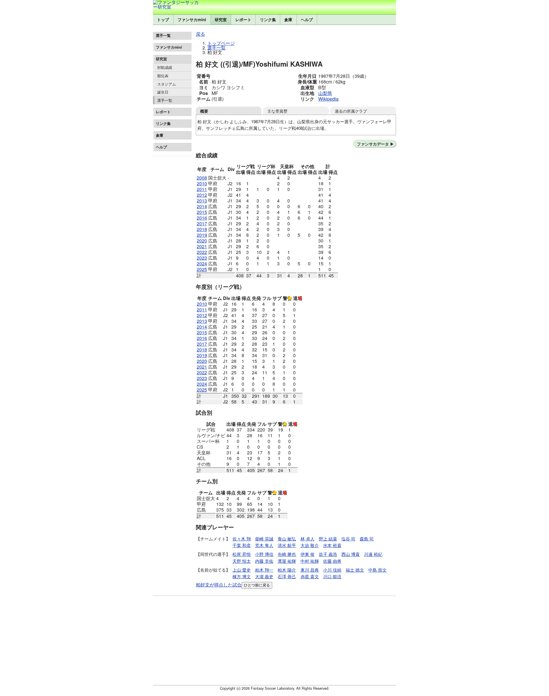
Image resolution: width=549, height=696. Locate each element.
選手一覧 (164, 100)
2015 (202, 212)
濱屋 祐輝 (287, 561)
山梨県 (325, 93)
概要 (204, 111)
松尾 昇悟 (241, 554)
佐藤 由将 (332, 561)
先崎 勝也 (287, 554)
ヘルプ (307, 19)
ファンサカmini (192, 19)
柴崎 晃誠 (264, 539)
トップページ (221, 43)
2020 (202, 240)
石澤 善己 (287, 576)
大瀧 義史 (264, 576)
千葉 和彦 (241, 545)
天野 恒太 (241, 561)
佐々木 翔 (241, 539)
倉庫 (288, 19)
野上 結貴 (328, 539)
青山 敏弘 (287, 539)
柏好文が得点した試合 (219, 584)
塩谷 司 (348, 539)
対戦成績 (164, 67)
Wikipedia (328, 99)
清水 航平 (287, 545)
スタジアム (166, 84)
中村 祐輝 (310, 561)
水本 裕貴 (332, 545)
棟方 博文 (241, 576)
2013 (202, 200)
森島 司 (367, 539)
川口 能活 (332, 576)
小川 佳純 (332, 570)
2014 (202, 206)
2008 (202, 177)
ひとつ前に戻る (257, 585)
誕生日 (162, 92)
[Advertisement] (172, 244)
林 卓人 (308, 539)
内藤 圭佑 (264, 561)
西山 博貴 (350, 554)
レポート (243, 19)
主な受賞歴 (277, 111)
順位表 (162, 75)
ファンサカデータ (373, 144)
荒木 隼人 (264, 545)
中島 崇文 (377, 570)
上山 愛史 (241, 570)
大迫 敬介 (310, 545)
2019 (202, 235)
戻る (200, 34)
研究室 (221, 19)
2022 (202, 252)
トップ (163, 19)
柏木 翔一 (264, 570)
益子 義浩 (328, 554)
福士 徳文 (355, 570)
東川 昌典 (310, 570)
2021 (202, 246)
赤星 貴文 (310, 576)
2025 (202, 269)
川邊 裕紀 (373, 554)
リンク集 (268, 19)
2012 (202, 195)
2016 (202, 217)
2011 (202, 189)
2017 (202, 223)
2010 (202, 183)
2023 (202, 257)
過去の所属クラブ (351, 111)
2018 (202, 229)
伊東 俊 (308, 554)
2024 (202, 263)
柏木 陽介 (287, 570)
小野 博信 (264, 554)
